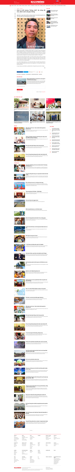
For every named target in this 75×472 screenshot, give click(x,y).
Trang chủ (18, 8)
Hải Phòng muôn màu (16, 460)
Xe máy (39, 458)
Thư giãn (31, 447)
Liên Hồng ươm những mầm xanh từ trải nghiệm (35, 244)
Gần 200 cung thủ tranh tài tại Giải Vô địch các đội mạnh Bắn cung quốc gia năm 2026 (36, 351)
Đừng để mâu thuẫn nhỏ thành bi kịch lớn (55, 152)
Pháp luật (29, 5)
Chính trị (12, 5)
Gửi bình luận (19, 89)
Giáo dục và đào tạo (48, 436)
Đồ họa (55, 450)
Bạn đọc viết (31, 451)
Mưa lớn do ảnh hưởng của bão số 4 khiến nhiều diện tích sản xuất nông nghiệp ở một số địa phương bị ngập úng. (37, 265)
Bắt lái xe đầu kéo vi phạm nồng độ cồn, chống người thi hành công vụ (54, 15)
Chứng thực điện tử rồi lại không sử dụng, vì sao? (55, 133)
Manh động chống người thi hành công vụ (54, 18)
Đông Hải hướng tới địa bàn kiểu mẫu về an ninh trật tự (53, 109)
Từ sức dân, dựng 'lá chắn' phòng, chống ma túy (34, 332)
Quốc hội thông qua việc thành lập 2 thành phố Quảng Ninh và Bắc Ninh (36, 413)
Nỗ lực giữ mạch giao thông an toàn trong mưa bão (35, 145)
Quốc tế (44, 5)
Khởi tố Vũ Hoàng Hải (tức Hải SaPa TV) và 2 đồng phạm (36, 217)
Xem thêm (31, 430)
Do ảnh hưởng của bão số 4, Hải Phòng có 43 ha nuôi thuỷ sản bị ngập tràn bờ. (35, 201)
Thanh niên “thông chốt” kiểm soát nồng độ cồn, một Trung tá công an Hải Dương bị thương (54, 22)
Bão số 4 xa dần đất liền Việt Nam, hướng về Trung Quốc (36, 288)
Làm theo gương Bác (16, 438)
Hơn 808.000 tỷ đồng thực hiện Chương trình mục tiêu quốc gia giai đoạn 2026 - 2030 (37, 377)
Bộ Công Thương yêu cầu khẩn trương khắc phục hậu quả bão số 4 (37, 404)
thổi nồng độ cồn (23, 74)
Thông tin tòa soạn (48, 467)
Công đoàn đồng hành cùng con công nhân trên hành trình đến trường (37, 174)
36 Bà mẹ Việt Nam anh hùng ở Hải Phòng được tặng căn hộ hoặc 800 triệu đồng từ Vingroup (36, 137)
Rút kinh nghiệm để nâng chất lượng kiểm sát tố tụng (56, 143)
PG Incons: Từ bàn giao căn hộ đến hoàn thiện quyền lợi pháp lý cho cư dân (36, 369)
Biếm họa (31, 448)
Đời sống (55, 5)
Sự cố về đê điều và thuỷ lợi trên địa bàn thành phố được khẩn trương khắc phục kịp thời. (36, 210)
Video (54, 3)
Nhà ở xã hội (15, 445)
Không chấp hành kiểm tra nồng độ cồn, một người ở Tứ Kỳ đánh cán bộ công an (36, 79)
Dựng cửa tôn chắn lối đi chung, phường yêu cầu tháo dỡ (36, 394)
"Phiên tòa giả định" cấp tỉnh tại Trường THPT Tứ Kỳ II (54, 11)
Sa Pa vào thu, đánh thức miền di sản (32, 359)
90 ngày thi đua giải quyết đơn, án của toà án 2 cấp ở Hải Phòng (56, 137)
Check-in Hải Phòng (32, 460)
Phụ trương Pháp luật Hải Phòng (57, 457)
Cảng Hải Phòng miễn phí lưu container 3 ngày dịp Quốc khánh (37, 421)
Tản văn (31, 445)
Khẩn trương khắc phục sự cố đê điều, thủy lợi (34, 209)
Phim (14, 462)
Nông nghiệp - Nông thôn (25, 437)
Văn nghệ (41, 5)
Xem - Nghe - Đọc (24, 445)
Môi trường (31, 438)
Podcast (60, 3)
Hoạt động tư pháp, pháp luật (57, 459)
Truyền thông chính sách (56, 460)
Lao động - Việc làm (32, 437)
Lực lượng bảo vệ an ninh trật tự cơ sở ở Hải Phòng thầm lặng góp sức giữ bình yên (56, 129)
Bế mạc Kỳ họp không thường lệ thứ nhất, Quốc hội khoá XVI (36, 154)
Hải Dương (19, 74)
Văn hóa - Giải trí (37, 5)
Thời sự (31, 458)
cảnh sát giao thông (28, 74)
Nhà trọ (15, 446)
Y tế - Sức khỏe (31, 436)
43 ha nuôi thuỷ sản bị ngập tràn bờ (32, 200)
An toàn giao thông (32, 461)
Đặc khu (47, 445)
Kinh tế (15, 5)
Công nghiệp (23, 436)
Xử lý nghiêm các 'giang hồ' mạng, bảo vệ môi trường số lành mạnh (53, 122)
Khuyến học (47, 437)
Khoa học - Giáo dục (24, 5)
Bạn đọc (64, 5)
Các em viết (31, 446)
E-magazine (57, 3)
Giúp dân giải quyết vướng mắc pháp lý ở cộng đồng (37, 122)
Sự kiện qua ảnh (48, 450)
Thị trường (23, 438)
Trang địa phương (48, 5)
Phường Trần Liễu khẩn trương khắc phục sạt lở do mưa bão (36, 341)
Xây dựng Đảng (16, 437)
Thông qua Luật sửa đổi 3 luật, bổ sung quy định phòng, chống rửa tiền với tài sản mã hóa (37, 386)
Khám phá (39, 451)
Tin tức (15, 436)
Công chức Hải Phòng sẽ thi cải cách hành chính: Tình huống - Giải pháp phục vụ (37, 165)
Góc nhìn (20, 5)
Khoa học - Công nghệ (48, 438)
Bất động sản (32, 5)
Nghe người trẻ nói (32, 462)
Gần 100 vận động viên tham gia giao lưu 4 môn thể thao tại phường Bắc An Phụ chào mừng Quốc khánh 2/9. (36, 229)
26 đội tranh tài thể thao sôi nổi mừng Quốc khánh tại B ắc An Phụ (36, 227)
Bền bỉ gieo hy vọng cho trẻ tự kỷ (31, 235)
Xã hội (17, 5)
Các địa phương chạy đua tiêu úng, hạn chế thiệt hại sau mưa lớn (36, 263)
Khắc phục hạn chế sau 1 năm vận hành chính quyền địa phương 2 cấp (35, 128)
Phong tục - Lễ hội (24, 451)
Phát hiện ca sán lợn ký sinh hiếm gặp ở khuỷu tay (34, 297)
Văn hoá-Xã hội (23, 459)
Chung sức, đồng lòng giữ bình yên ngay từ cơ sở (21, 109)
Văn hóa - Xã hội (16, 459)
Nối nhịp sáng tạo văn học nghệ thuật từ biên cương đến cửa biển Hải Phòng (36, 280)
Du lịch (39, 450)
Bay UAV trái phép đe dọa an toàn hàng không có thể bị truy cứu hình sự (21, 122)
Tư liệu (38, 445)
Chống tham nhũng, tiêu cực (57, 438)
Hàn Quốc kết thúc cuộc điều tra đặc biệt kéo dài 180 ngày (36, 253)
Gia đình (15, 451)
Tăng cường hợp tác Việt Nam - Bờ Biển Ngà (33, 191)
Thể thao (52, 5)
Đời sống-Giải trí (32, 459)
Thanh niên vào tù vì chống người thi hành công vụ (54, 25)
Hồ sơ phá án (55, 437)
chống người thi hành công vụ (35, 74)
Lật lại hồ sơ (15, 461)
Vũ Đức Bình (40, 74)
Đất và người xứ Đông (60, 5)
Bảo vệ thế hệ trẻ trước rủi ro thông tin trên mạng (34, 182)
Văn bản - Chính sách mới (56, 458)
